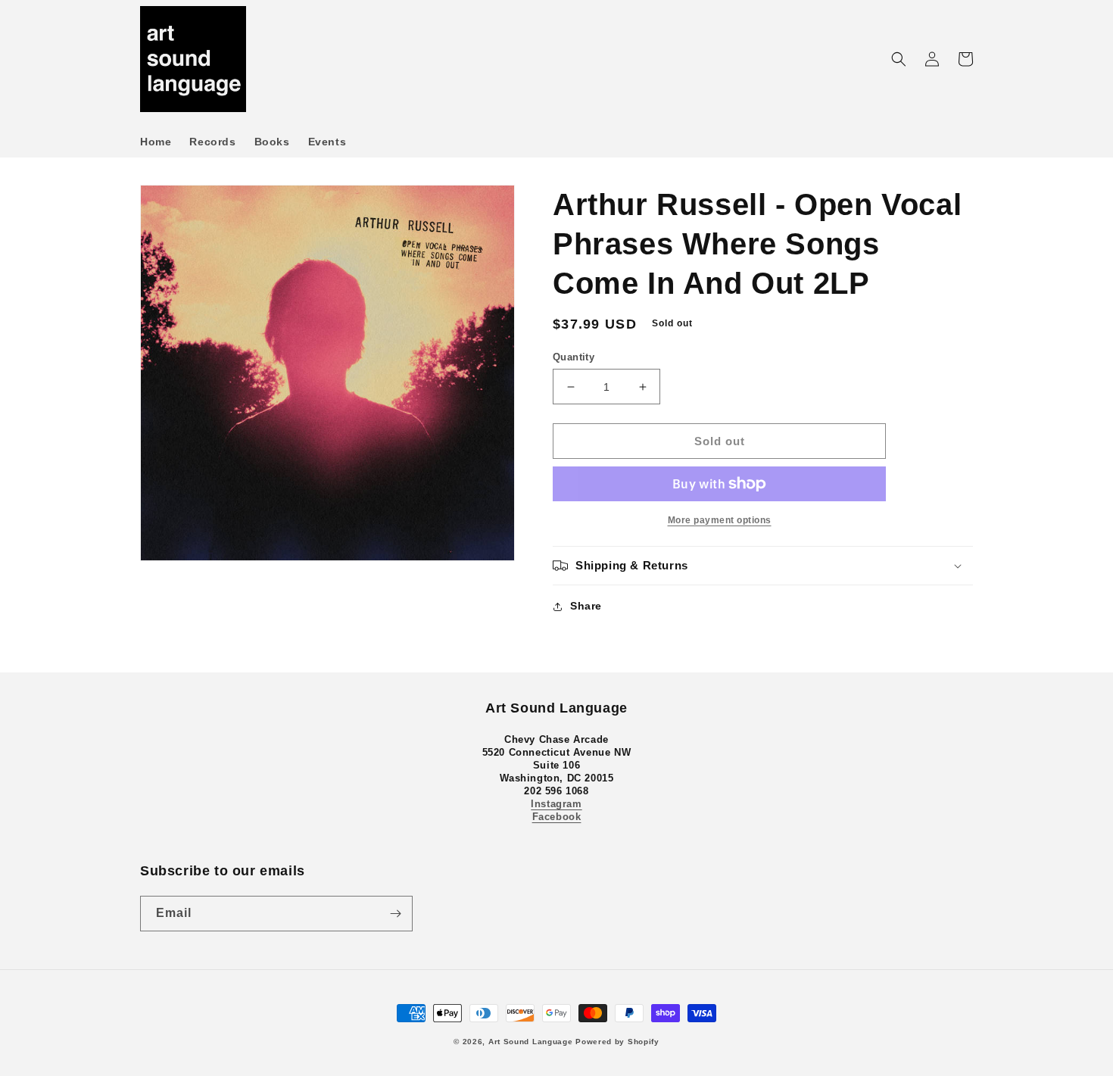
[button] (898, 59)
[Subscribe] (395, 913)
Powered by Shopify (617, 1041)
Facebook (556, 816)
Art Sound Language (530, 1041)
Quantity (573, 357)
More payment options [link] (720, 520)
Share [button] (586, 606)
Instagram (556, 803)
